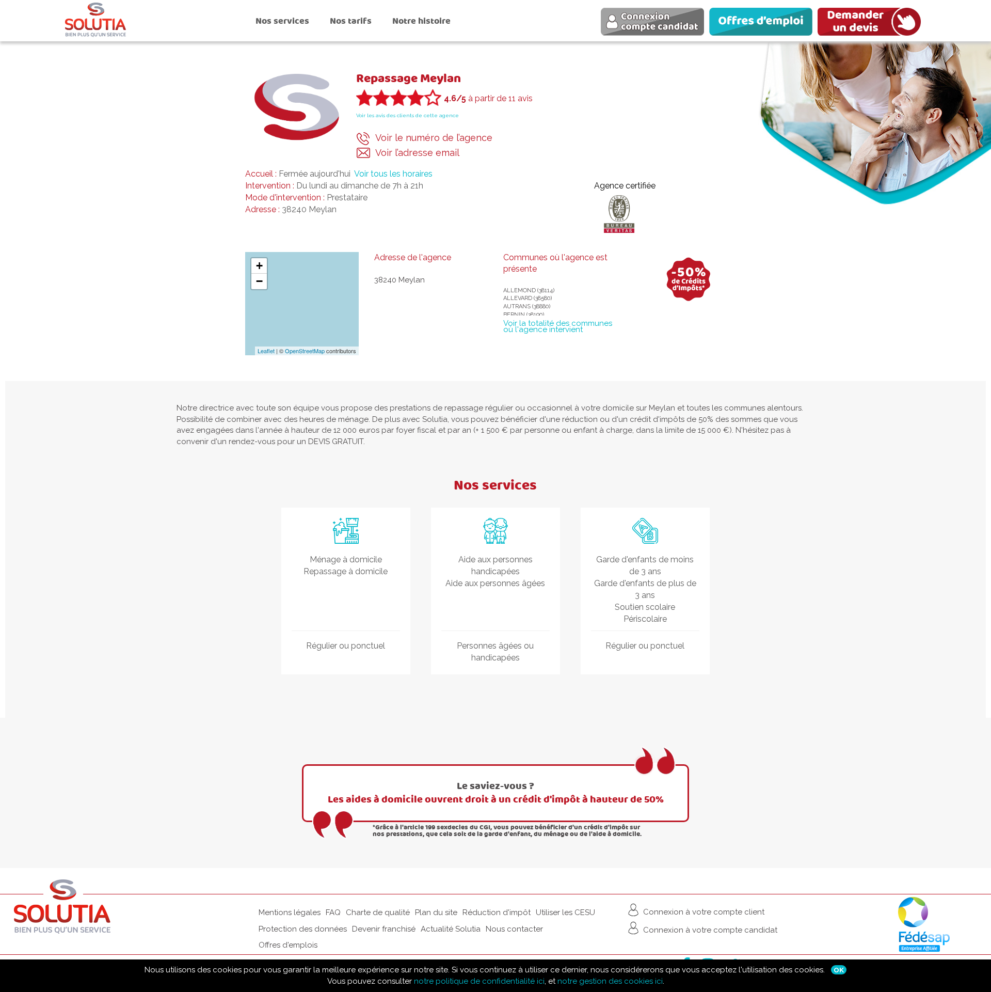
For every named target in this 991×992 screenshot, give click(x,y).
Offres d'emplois (288, 945)
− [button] (259, 281)
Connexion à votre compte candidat (709, 930)
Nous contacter (514, 929)
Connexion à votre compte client (702, 912)
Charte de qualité (378, 912)
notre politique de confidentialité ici (479, 981)
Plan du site (436, 912)
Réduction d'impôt (496, 912)
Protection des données (303, 929)
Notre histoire (421, 21)
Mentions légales (290, 912)
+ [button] (259, 265)
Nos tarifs (351, 21)
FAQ (333, 912)
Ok (839, 970)
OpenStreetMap (305, 351)
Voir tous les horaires (393, 174)
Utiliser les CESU (565, 912)
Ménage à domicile (346, 559)
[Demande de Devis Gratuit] (872, 23)
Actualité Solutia (451, 929)
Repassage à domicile (345, 571)
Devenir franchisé (383, 929)
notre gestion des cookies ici (610, 981)
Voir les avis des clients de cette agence (407, 115)
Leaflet (266, 351)
